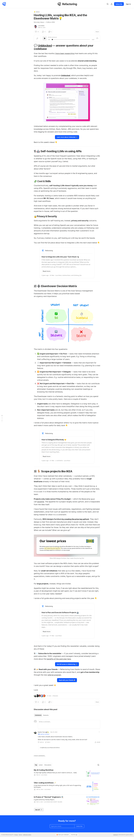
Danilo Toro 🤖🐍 (43, 732)
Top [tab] (36, 765)
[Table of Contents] (2, 418)
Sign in (128, 4)
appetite (40, 502)
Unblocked (45, 45)
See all (37, 810)
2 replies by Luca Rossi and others (50, 747)
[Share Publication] (111, 4)
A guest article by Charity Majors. (44, 799)
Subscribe (119, 4)
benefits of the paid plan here (59, 659)
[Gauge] (97, 38)
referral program (54, 675)
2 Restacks (55, 696)
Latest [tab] (41, 765)
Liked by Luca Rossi (44, 734)
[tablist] (42, 715)
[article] (67, 773)
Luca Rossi (41, 25)
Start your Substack (63, 834)
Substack (115, 834)
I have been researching (64, 53)
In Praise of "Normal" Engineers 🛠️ (48, 797)
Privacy (16, 834)
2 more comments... (40, 756)
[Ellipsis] (99, 731)
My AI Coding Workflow (43, 770)
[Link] (31, 47)
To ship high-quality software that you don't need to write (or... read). (55, 772)
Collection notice (27, 834)
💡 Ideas (37, 12)
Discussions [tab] (47, 765)
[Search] (107, 4)
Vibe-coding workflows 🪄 (45, 783)
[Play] (44, 38)
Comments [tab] (38, 715)
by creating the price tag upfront (75, 519)
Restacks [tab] (45, 715)
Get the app (74, 834)
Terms (20, 834)
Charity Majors (57, 802)
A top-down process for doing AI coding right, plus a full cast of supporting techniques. (57, 786)
